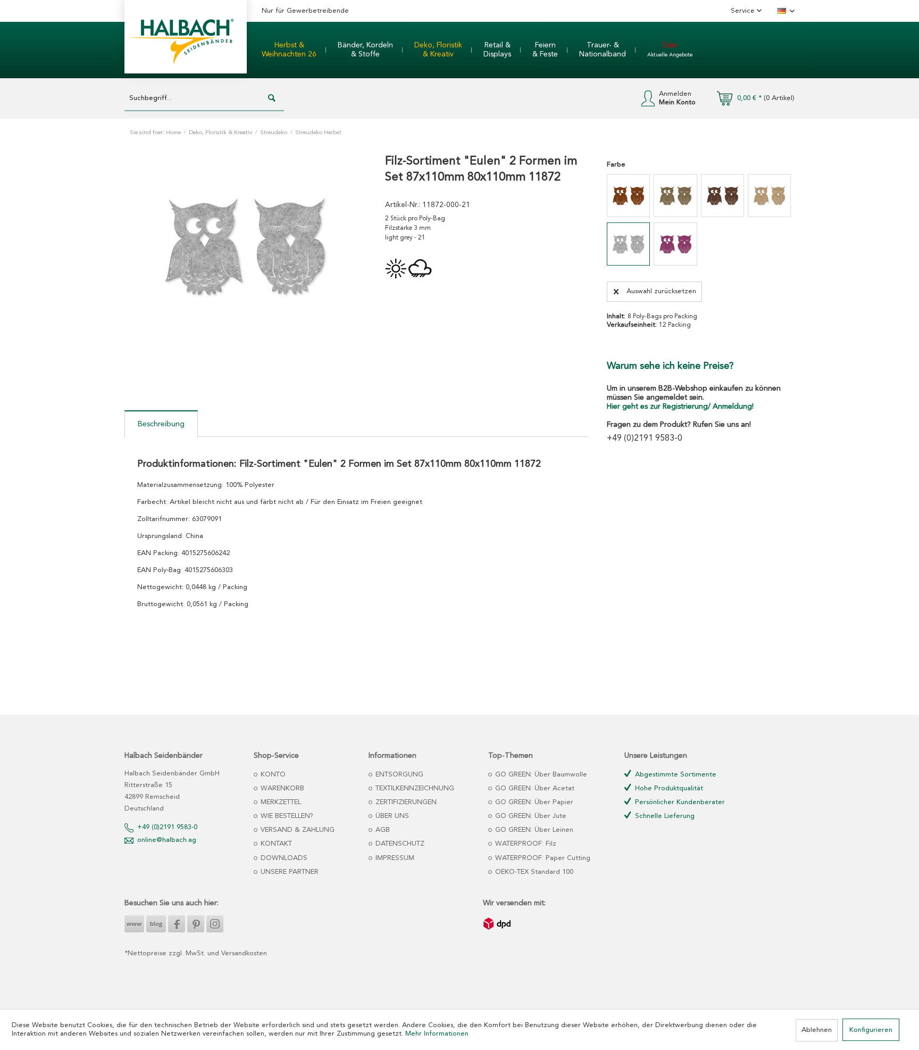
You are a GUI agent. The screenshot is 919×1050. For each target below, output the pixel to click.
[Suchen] (272, 98)
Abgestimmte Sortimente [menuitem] (674, 774)
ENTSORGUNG (398, 774)
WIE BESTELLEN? (285, 816)
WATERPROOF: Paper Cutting (541, 858)
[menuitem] (289, 50)
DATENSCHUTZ (398, 843)
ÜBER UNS (391, 816)
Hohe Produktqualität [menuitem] (668, 788)
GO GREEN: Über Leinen (533, 829)
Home (173, 133)
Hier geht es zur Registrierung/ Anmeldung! (680, 406)
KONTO (272, 774)
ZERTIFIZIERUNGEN (405, 802)
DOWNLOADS (282, 858)
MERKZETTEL (279, 802)
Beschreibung (161, 424)
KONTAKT (275, 843)
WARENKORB (281, 788)
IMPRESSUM (393, 858)
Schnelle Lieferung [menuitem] (664, 816)
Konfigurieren (870, 1030)
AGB (381, 829)
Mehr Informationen (437, 1033)
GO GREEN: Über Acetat (533, 788)
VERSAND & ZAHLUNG (296, 829)
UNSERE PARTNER (288, 872)
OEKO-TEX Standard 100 (533, 872)
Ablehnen (816, 1030)
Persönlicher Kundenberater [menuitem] (679, 802)
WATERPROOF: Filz (524, 843)
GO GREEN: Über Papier (533, 802)
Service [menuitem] (744, 10)
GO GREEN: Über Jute (529, 816)
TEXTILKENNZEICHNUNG (413, 788)
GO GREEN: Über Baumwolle (540, 774)
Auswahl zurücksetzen (661, 291)
